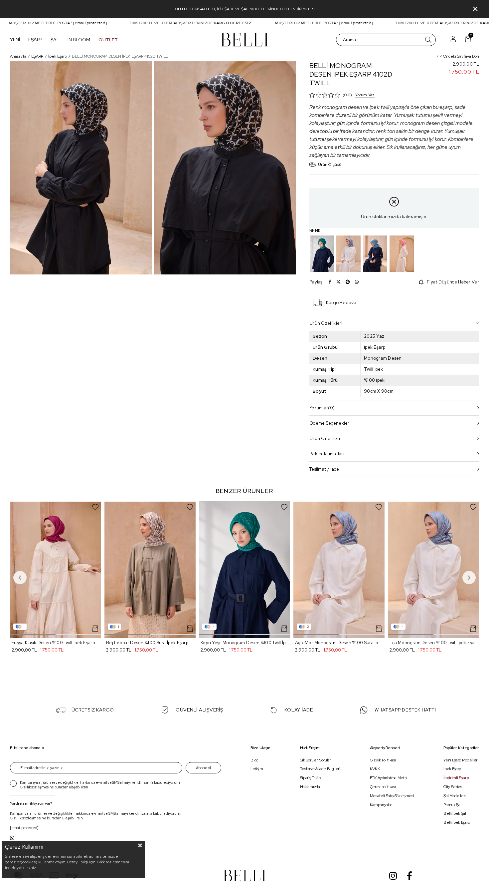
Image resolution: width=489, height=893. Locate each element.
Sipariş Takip (310, 778)
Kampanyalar (381, 804)
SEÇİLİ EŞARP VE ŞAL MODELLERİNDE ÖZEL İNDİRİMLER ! (262, 9)
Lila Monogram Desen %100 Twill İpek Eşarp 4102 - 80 (433, 642)
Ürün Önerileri (324, 438)
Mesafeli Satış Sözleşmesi (392, 795)
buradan (62, 787)
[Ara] (427, 40)
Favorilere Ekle (95, 507)
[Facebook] (409, 875)
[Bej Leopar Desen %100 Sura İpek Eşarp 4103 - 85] (150, 569)
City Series (452, 786)
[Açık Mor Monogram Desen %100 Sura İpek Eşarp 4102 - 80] (339, 569)
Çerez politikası (383, 786)
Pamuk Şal (452, 804)
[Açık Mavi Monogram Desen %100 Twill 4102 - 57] (375, 253)
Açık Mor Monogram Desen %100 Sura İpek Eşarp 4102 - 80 (339, 642)
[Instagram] (393, 875)
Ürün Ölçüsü (329, 164)
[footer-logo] (244, 875)
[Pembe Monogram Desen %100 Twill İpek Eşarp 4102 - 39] (401, 253)
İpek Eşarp (452, 769)
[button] (33, 634)
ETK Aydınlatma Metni (389, 778)
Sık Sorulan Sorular (315, 760)
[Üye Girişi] (453, 40)
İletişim (256, 769)
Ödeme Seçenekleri (330, 423)
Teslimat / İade (324, 469)
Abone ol (203, 767)
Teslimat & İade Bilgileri (320, 769)
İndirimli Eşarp (456, 778)
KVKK (375, 769)
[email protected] (76, 23)
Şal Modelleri (454, 795)
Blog (254, 760)
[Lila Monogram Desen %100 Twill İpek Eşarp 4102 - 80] (348, 253)
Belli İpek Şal (454, 813)
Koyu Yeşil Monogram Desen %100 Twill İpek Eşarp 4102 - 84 (244, 642)
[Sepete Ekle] (95, 629)
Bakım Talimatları (326, 454)
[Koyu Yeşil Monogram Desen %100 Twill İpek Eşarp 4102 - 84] (321, 253)
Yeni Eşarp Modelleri (460, 760)
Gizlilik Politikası (383, 760)
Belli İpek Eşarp (456, 822)
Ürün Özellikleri (326, 323)
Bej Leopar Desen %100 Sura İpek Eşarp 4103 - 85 (150, 642)
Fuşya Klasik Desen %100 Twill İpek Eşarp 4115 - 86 (55, 642)
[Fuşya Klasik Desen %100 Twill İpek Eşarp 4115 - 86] (55, 569)
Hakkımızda (310, 786)
